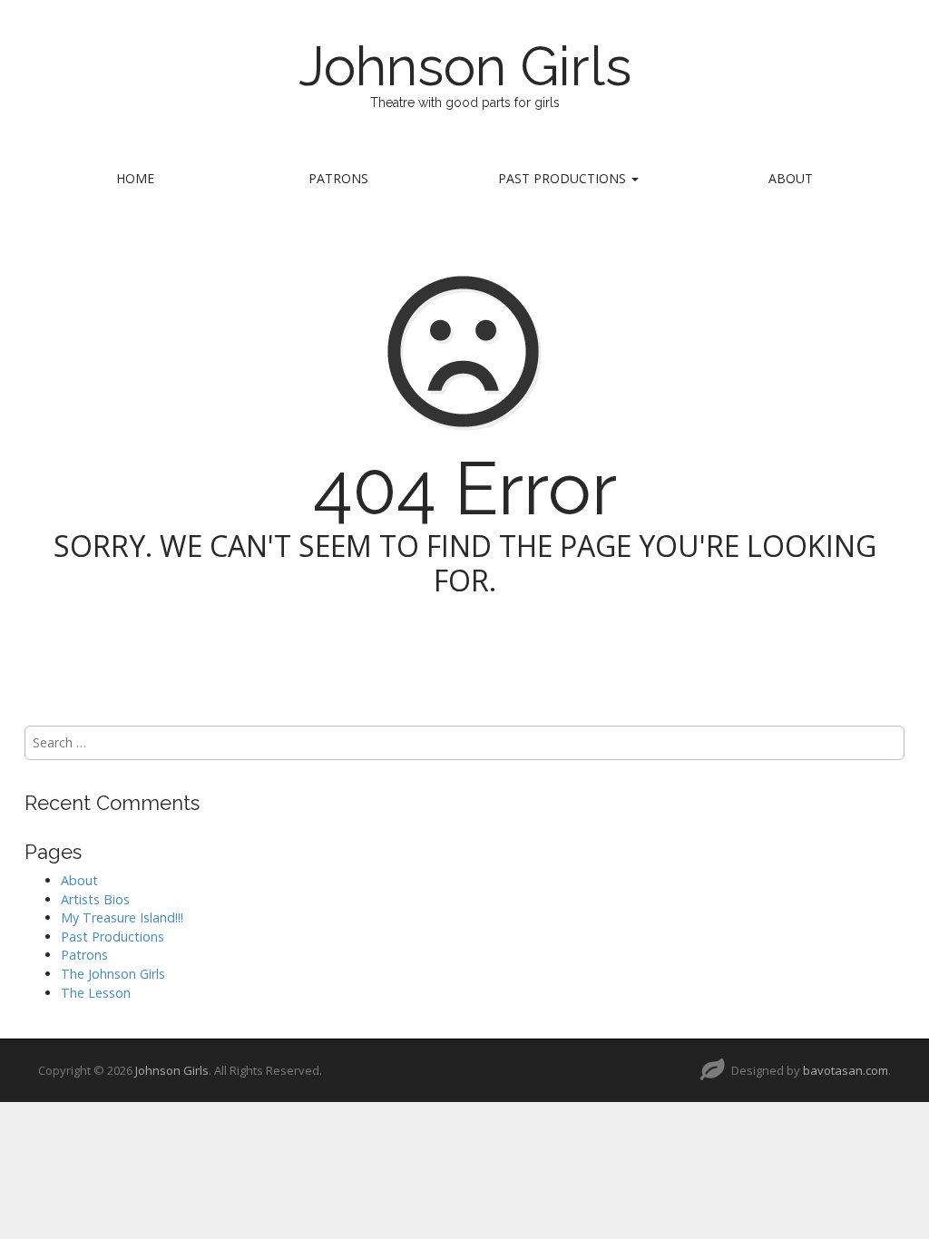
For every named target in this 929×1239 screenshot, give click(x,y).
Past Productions (564, 178)
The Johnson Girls (113, 973)
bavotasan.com (845, 1070)
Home (135, 178)
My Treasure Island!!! (122, 917)
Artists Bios (95, 899)
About (790, 178)
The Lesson (96, 992)
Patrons (338, 178)
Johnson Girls (464, 66)
